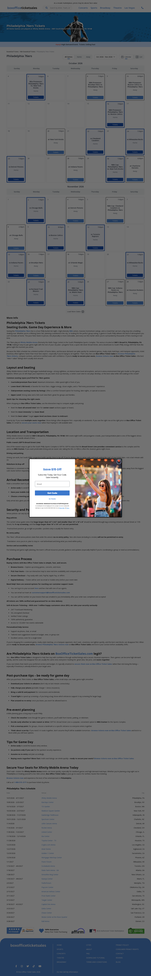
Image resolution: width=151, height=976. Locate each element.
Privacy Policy (62, 508)
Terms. (67, 508)
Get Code (52, 493)
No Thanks (52, 499)
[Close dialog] (119, 462)
